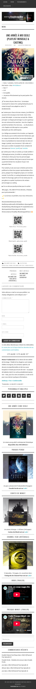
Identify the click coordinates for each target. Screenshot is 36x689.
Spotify (18, 148)
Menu (4, 26)
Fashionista (14, 686)
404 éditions (23, 263)
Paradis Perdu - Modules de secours (13, 660)
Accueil (5, 2)
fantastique (5, 265)
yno (15, 45)
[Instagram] (19, 396)
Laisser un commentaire (24, 45)
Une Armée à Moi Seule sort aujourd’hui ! (24, 275)
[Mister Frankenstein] (18, 17)
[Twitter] (4, 396)
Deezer (12, 148)
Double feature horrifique (10, 655)
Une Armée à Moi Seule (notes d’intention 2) (12, 279)
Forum (12, 2)
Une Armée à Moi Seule (10, 263)
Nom (3, 316)
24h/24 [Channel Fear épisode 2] (18, 665)
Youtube (25, 148)
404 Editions (17, 85)
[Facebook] (9, 396)
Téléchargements (21, 2)
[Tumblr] (14, 396)
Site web (5, 332)
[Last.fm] (24, 396)
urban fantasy (29, 265)
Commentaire (7, 298)
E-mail (4, 324)
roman (10, 265)
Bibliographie (7, 6)
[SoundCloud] (29, 396)
